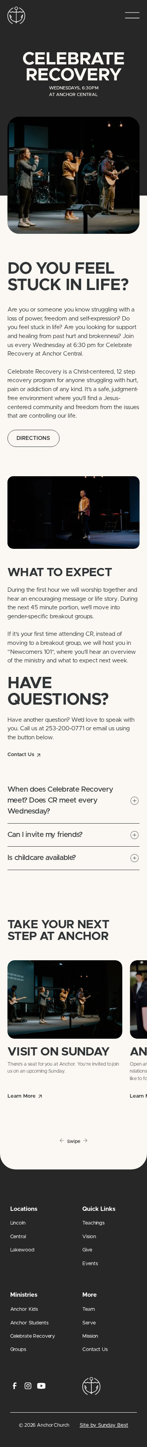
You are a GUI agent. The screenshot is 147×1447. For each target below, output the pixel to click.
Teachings (93, 1223)
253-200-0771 (64, 729)
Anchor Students (29, 1323)
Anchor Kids (24, 1309)
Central (18, 1236)
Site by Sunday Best (104, 1425)
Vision (89, 1236)
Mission (90, 1336)
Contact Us (95, 1349)
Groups (18, 1349)
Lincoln (17, 1223)
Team (88, 1309)
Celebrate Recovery (32, 1336)
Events (90, 1263)
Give (87, 1250)
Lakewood (22, 1250)
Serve (88, 1323)
